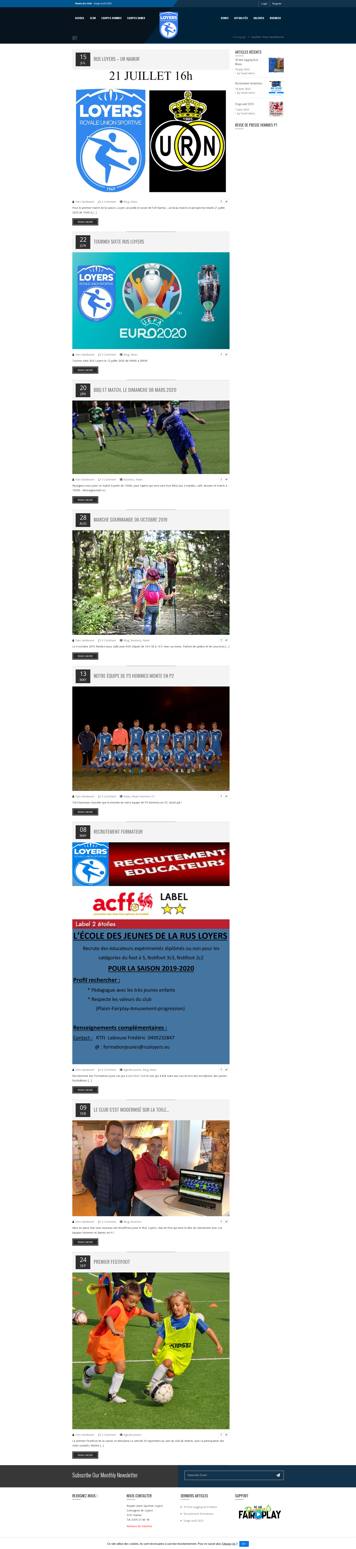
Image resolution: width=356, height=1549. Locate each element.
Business (275, 18)
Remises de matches (140, 1526)
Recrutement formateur (118, 831)
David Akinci (248, 73)
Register (277, 3)
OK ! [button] (244, 1544)
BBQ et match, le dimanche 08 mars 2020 (135, 389)
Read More (85, 222)
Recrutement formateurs (248, 83)
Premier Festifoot (112, 1261)
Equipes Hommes (111, 18)
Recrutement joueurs (105, 3)
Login (264, 3)
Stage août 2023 (244, 104)
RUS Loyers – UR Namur (116, 58)
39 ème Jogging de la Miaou (200, 1507)
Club (93, 18)
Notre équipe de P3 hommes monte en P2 (134, 675)
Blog (126, 201)
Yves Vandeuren (84, 201)
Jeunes (225, 18)
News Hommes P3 (143, 796)
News (134, 201)
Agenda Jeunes (132, 1069)
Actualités (241, 18)
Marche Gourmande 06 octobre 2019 (130, 519)
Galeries (258, 18)
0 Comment (109, 201)
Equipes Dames (136, 18)
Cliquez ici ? (230, 1543)
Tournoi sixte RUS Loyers (119, 241)
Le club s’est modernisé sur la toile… (131, 1109)
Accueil (79, 18)
